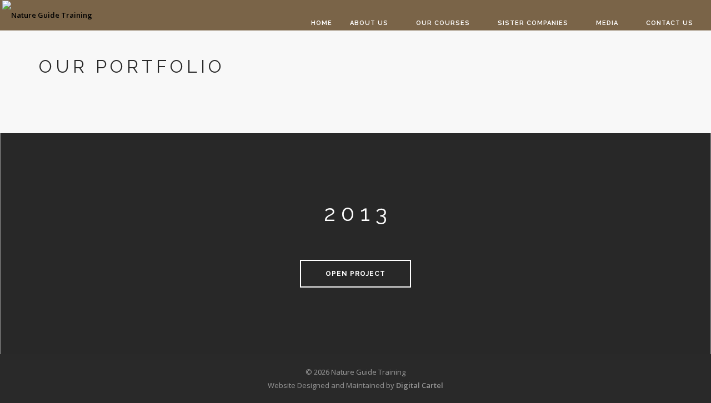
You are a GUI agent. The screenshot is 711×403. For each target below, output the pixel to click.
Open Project (355, 274)
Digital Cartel (419, 385)
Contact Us (669, 23)
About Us (369, 23)
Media (607, 23)
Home (321, 23)
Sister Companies (533, 23)
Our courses (443, 23)
